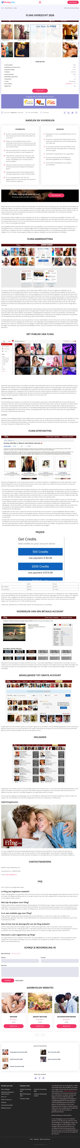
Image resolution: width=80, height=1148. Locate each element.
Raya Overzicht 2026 (54, 1059)
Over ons (4, 1097)
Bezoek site (40, 91)
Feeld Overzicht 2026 (16, 1059)
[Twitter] (72, 112)
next (43, 1034)
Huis (31, 1139)
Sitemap (36, 1139)
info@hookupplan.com (70, 1091)
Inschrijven (73, 2)
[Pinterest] (76, 112)
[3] (16, 953)
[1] (12, 953)
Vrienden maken (25, 1098)
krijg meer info (56, 195)
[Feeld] (5, 1059)
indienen (8, 980)
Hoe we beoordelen (7, 1105)
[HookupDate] (5, 1052)
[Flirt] (51, 102)
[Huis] (10, 2)
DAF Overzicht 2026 (54, 1052)
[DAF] (43, 1052)
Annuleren (19, 980)
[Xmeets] (5, 1066)
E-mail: (43, 957)
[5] (19, 953)
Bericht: (4, 965)
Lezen (13, 1022)
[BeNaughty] (40, 102)
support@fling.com (11, 874)
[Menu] (40, 2)
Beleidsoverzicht (6, 1108)
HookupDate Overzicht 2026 (18, 1052)
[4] (18, 953)
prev (37, 1034)
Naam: (3, 957)
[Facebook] (64, 112)
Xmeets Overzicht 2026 (17, 1066)
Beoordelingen (5, 1089)
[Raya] (43, 1059)
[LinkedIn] (68, 112)
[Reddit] (35, 1078)
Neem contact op (45, 1139)
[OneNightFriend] (29, 102)
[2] (14, 953)
